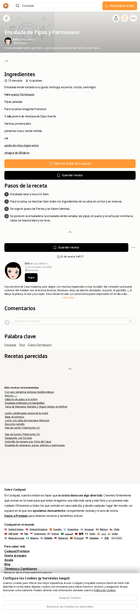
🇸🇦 (67, 533)
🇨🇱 (114, 529)
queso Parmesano (22, 94)
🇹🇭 (24, 533)
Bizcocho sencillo (15, 424)
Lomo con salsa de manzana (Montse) (27, 420)
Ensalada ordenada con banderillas (24, 403)
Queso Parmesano (40, 345)
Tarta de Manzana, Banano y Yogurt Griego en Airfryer (36, 406)
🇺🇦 (91, 538)
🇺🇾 (87, 529)
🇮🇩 (38, 533)
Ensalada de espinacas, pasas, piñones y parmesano (35, 445)
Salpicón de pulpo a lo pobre (21, 399)
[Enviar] (131, 321)
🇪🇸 (55, 529)
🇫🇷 (53, 533)
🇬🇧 (36, 529)
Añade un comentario (27, 321)
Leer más (68, 297)
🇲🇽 (102, 529)
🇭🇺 (14, 538)
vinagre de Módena (16, 153)
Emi (27, 263)
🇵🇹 (76, 538)
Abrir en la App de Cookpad (73, 163)
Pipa (22, 345)
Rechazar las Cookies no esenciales (69, 607)
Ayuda (8, 560)
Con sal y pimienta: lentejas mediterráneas (29, 392)
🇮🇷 (101, 533)
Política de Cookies (104, 590)
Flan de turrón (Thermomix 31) (22, 428)
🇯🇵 (104, 538)
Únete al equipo (15, 555)
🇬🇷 (46, 538)
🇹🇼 (79, 533)
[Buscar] (17, 5)
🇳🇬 (32, 538)
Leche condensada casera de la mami (26, 413)
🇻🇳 (11, 533)
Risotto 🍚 (11, 395)
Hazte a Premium (16, 516)
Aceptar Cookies (70, 598)
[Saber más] (133, 18)
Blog (7, 564)
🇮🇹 (90, 533)
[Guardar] (124, 18)
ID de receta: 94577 (71, 256)
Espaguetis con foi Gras (18, 438)
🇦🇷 (70, 529)
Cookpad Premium (17, 551)
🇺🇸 (14, 529)
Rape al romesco (14, 417)
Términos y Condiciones (20, 569)
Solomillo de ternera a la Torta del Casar (28, 441)
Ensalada (10, 345)
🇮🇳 (113, 533)
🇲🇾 (61, 538)
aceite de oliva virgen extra (21, 145)
